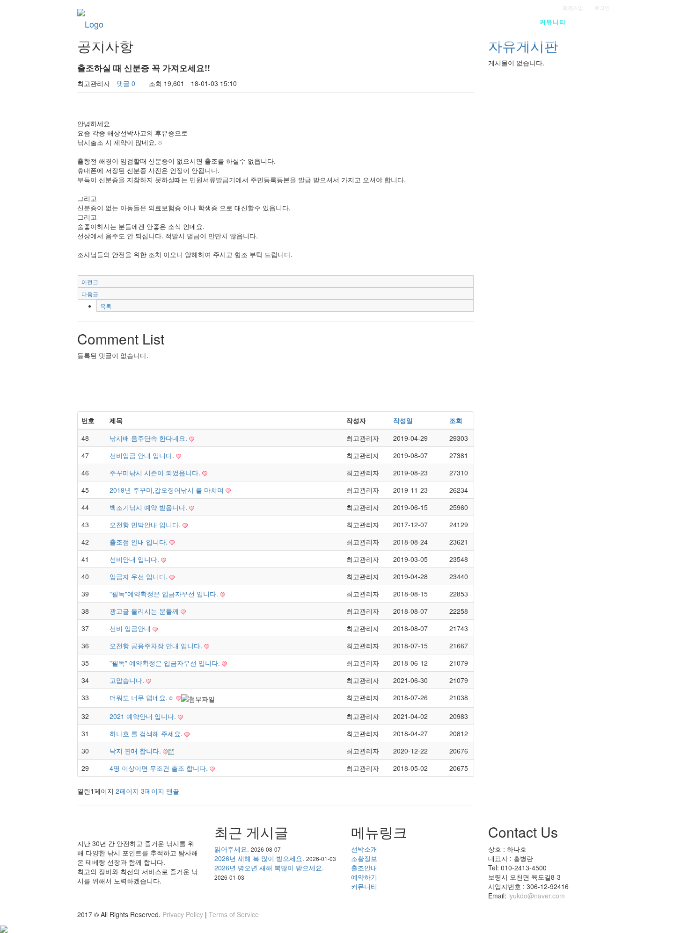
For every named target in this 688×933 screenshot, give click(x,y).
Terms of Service (234, 914)
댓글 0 (126, 83)
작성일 (403, 420)
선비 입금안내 (131, 628)
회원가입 (573, 7)
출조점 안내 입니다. (139, 541)
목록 (105, 306)
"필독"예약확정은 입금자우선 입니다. (165, 593)
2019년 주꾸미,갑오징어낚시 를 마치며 (168, 490)
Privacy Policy (182, 914)
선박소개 (373, 21)
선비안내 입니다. (135, 559)
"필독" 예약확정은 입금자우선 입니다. (166, 662)
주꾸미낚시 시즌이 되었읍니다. (156, 472)
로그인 (602, 7)
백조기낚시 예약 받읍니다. (149, 507)
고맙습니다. (128, 680)
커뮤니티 (553, 21)
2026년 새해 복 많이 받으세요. (259, 858)
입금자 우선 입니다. (139, 576)
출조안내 (463, 21)
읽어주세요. (231, 849)
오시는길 (598, 21)
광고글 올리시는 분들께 (145, 611)
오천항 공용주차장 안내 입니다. (157, 645)
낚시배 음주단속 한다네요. (149, 438)
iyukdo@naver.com (536, 895)
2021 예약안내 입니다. (144, 716)
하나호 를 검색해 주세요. (147, 733)
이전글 (89, 282)
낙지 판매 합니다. (136, 750)
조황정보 (418, 21)
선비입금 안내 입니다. (143, 455)
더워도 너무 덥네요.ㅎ (143, 697)
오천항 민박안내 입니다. (146, 524)
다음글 (89, 294)
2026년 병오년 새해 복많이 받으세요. (269, 867)
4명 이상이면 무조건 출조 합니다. (160, 768)
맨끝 (172, 791)
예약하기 (508, 21)
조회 (455, 420)
